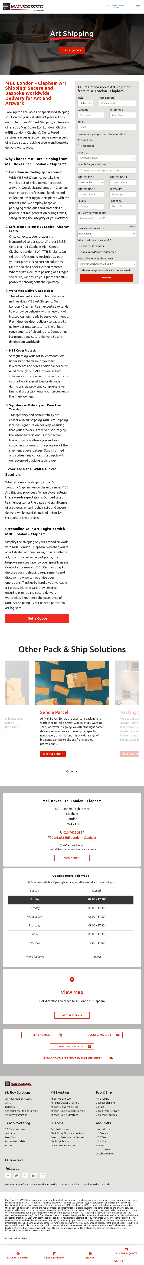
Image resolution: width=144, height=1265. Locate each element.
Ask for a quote (126, 1253)
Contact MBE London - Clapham (73, 837)
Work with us (103, 1129)
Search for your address (92, 164)
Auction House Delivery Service (68, 1110)
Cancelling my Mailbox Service (21, 1110)
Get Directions (72, 1015)
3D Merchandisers (15, 1129)
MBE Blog (101, 1141)
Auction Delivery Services (64, 1106)
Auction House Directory (64, 1114)
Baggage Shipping (105, 1102)
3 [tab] (76, 771)
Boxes (8, 1145)
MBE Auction (60, 1092)
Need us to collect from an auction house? (72, 1058)
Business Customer (92, 245)
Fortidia (106, 1184)
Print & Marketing (17, 1123)
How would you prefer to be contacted (101, 134)
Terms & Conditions (70, 1184)
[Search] (116, 1261)
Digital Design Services (63, 1145)
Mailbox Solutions (17, 1092)
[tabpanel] (72, 711)
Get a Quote (72, 50)
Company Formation (16, 1114)
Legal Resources (105, 1153)
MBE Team (101, 1137)
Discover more (53, 754)
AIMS (8, 1102)
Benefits (10, 1106)
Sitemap (100, 1145)
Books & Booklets (15, 1141)
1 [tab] (67, 771)
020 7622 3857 (73, 832)
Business (57, 1123)
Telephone (87, 145)
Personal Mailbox (70, 1046)
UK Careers (102, 1133)
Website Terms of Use (16, 1184)
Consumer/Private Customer (98, 251)
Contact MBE (103, 1149)
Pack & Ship (104, 1092)
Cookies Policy (91, 1184)
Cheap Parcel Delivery (108, 1110)
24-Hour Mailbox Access (18, 1098)
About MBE (104, 1123)
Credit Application (60, 1141)
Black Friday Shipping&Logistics (68, 1133)
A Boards (10, 1133)
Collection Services (106, 1114)
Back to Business (60, 1129)
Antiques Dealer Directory (65, 1102)
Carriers (100, 1106)
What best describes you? (93, 240)
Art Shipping (102, 1098)
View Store (71, 858)
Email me (87, 140)
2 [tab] (72, 771)
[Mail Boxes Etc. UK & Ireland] (23, 7)
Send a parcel (42, 1035)
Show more (16, 1160)
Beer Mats (11, 1137)
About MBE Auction (61, 1098)
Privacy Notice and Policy (44, 1184)
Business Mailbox (99, 1035)
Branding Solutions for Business (68, 1137)
